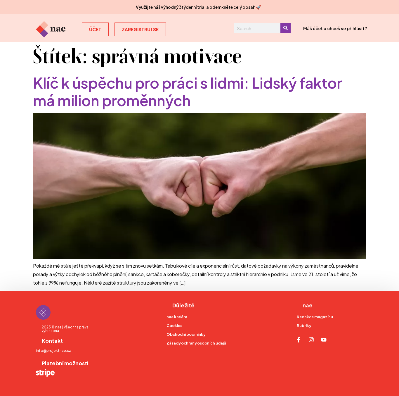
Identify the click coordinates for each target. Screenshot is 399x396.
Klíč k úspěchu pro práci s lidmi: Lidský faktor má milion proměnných (187, 90)
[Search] (285, 28)
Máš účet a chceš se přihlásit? (335, 28)
